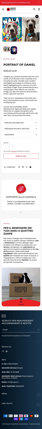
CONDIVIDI (11, 167)
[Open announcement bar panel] (38, 2)
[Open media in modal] (37, 16)
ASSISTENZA (9, 135)
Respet (8, 424)
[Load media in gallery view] (6, 49)
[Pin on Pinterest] (23, 167)
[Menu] (3, 9)
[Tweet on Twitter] (26, 167)
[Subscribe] (38, 329)
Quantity (5, 142)
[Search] (34, 9)
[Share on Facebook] (19, 167)
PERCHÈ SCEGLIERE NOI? (14, 123)
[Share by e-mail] (30, 167)
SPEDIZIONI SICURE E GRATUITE (17, 129)
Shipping (13, 151)
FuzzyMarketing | (23, 424)
